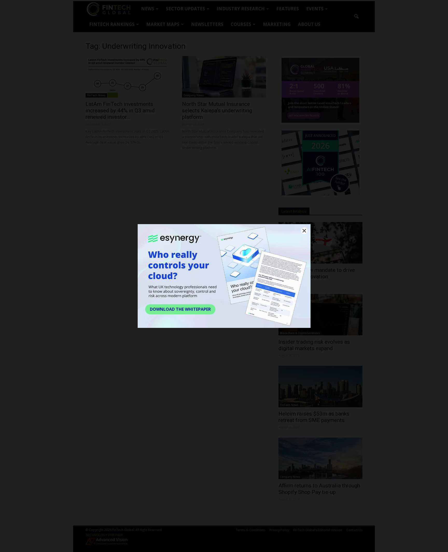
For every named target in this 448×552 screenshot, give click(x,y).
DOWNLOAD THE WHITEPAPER (180, 309)
